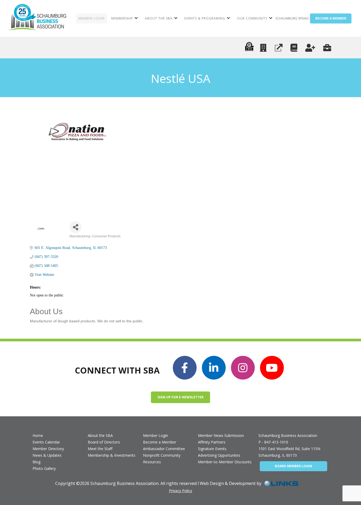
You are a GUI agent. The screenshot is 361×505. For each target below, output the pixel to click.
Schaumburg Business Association (287, 435)
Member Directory (48, 448)
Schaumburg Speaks (292, 18)
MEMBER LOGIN (91, 18)
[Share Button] (75, 227)
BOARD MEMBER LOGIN (293, 466)
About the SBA (100, 435)
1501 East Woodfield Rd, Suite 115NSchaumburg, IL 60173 (289, 452)
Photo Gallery (44, 468)
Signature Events (212, 448)
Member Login (155, 435)
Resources (152, 461)
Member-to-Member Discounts (225, 461)
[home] (37, 18)
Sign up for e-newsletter (180, 397)
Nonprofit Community (162, 455)
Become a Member (159, 442)
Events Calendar (46, 442)
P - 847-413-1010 (273, 442)
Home (38, 435)
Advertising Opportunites (219, 455)
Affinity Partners (211, 442)
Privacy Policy (180, 490)
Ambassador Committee (164, 448)
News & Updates (47, 455)
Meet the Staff (100, 448)
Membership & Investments (111, 455)
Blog (36, 461)
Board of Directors (104, 442)
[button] (124, 18)
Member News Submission (221, 435)
